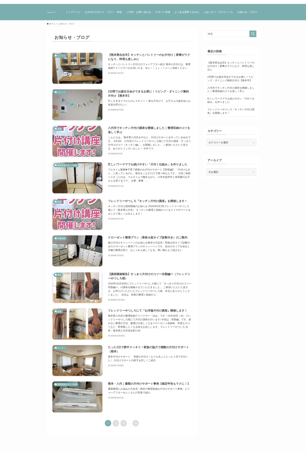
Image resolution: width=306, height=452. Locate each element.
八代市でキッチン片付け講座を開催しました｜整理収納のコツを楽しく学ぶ (230, 89)
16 (135, 423)
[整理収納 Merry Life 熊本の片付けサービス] (51, 12)
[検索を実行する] (252, 33)
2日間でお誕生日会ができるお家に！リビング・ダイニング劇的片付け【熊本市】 (230, 78)
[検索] (257, 2)
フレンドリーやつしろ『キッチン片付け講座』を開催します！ (230, 111)
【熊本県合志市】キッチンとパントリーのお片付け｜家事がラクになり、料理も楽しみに (230, 66)
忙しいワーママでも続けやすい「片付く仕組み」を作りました (230, 100)
